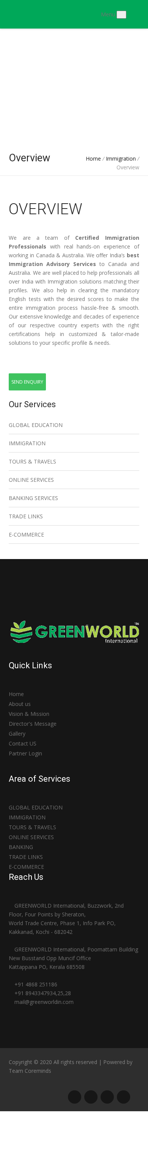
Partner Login (25, 753)
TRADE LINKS (26, 516)
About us (20, 703)
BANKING (21, 847)
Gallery (17, 733)
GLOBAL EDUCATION (36, 425)
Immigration (121, 158)
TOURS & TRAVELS (32, 461)
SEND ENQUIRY (27, 382)
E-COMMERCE (26, 534)
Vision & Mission (29, 713)
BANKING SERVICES (33, 498)
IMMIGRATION (27, 443)
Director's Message (33, 723)
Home (93, 158)
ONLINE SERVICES (31, 479)
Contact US (22, 743)
